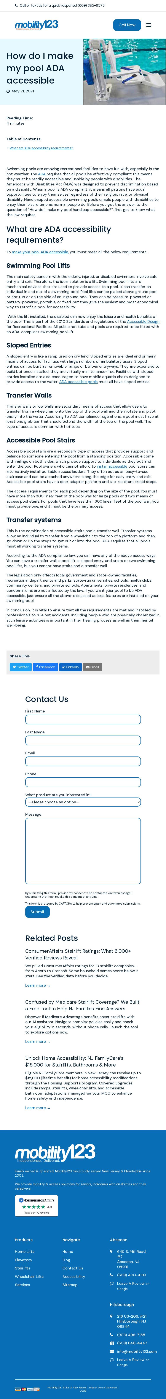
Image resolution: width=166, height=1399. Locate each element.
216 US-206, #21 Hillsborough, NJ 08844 (132, 1321)
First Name (35, 711)
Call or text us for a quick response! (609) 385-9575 (62, 5)
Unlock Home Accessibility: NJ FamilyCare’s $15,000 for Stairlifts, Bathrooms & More (74, 1061)
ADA (42, 174)
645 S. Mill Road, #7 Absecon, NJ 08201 (131, 1259)
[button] (148, 25)
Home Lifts (24, 1251)
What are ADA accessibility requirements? (41, 148)
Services (22, 1284)
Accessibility (73, 1276)
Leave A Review (133, 1286)
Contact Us (72, 1268)
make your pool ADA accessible (40, 252)
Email (30, 753)
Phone (30, 774)
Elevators (23, 1260)
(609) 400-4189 (131, 1275)
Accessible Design (143, 321)
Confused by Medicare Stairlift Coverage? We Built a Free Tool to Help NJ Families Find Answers (82, 1005)
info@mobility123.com (137, 1351)
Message (33, 814)
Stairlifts (22, 1268)
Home (67, 1251)
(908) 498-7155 (131, 1334)
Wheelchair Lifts (29, 1276)
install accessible (112, 466)
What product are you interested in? (58, 795)
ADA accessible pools (78, 381)
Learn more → (38, 985)
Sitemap (70, 1284)
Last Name (35, 732)
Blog (66, 1260)
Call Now (127, 25)
